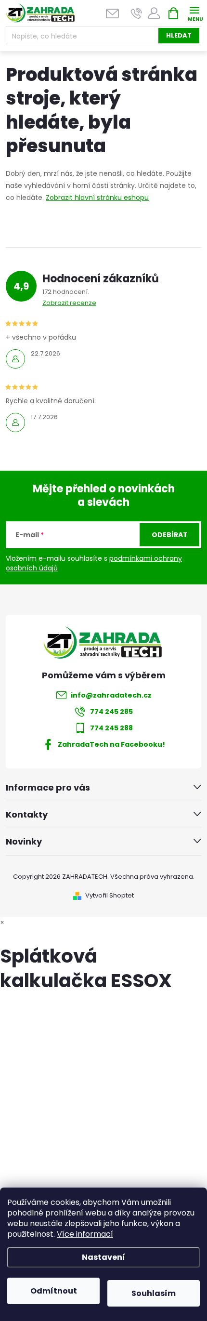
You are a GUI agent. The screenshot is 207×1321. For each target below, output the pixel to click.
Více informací (85, 1234)
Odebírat (170, 535)
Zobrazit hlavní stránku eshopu (97, 197)
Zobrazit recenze (69, 302)
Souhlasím (153, 1293)
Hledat (179, 35)
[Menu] (194, 13)
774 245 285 (111, 711)
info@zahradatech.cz (111, 695)
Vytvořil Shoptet (109, 895)
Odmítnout (53, 1290)
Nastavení (103, 1257)
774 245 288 (111, 728)
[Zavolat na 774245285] (136, 13)
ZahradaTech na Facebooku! (111, 744)
